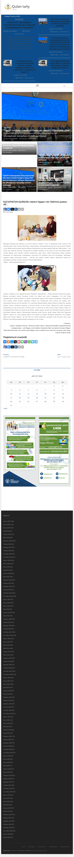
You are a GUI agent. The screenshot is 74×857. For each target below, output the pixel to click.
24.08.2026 (27, 31)
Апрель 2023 (7, 651)
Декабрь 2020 (7, 743)
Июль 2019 (6, 798)
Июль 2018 (6, 837)
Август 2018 (7, 834)
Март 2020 (6, 772)
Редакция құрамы (65, 846)
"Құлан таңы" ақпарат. (10, 31)
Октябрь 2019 (7, 788)
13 (37, 394)
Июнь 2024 (6, 606)
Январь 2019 (7, 818)
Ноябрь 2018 (7, 824)
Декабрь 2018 (7, 821)
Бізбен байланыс (53, 846)
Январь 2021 (7, 739)
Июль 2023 (6, 642)
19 (28, 398)
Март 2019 (6, 811)
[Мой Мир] (11, 341)
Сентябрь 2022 (8, 674)
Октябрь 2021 (7, 710)
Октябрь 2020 (7, 749)
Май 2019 (6, 805)
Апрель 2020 (7, 769)
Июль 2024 (6, 603)
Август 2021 (7, 717)
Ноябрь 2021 (7, 707)
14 (45, 394)
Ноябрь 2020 (7, 746)
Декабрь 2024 (7, 586)
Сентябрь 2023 (8, 635)
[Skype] (32, 341)
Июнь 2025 (6, 567)
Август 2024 (7, 599)
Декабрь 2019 (7, 782)
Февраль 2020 (7, 775)
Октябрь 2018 (7, 827)
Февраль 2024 (7, 619)
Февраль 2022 (7, 697)
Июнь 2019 (6, 801)
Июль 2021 (6, 720)
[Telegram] (36, 341)
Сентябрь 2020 (8, 752)
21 (45, 398)
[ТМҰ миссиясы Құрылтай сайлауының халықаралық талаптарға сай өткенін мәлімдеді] (42, 21)
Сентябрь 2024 (8, 596)
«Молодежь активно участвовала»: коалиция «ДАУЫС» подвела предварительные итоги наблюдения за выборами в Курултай (24, 66)
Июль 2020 (6, 759)
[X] (15, 341)
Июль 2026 (6, 524)
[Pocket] (18, 341)
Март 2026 (6, 537)
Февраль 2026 (7, 541)
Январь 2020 (7, 778)
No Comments (20, 34)
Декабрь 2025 (7, 547)
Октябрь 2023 (7, 632)
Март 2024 (6, 616)
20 (37, 398)
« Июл (5, 408)
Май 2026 (6, 531)
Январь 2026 (7, 544)
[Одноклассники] (8, 341)
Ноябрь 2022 (7, 668)
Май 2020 (6, 765)
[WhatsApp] (29, 341)
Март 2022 (6, 694)
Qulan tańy (21, 6)
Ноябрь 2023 (7, 629)
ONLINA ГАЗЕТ (42, 846)
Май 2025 (6, 570)
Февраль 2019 (7, 814)
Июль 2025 (6, 563)
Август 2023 (7, 638)
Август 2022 (7, 677)
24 (11, 401)
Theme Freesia (21, 850)
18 (20, 398)
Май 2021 (6, 726)
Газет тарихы (32, 846)
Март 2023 (6, 655)
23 (63, 398)
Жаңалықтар (19, 19)
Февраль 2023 (7, 658)
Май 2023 (6, 648)
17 (11, 398)
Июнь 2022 (6, 684)
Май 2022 (6, 687)
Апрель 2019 (7, 808)
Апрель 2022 (7, 690)
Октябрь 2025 (7, 554)
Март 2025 (6, 576)
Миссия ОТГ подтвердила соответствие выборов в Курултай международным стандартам (19, 25)
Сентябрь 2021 (8, 713)
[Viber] (25, 341)
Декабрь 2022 (7, 664)
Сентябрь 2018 (8, 831)
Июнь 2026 (6, 528)
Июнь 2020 (6, 762)
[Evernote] (22, 341)
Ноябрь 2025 (7, 550)
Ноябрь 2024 (7, 589)
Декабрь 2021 (7, 704)
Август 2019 (7, 795)
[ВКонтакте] (4, 341)
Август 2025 (7, 560)
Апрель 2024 (7, 612)
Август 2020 (7, 756)
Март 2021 (6, 733)
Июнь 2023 (6, 645)
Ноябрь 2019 (7, 785)
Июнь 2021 (6, 723)
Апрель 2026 (7, 534)
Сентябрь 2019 (8, 791)
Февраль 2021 (7, 736)
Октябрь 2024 (7, 593)
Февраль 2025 (7, 580)
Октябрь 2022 (7, 671)
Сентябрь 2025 (8, 557)
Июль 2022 (6, 681)
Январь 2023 (7, 661)
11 (20, 394)
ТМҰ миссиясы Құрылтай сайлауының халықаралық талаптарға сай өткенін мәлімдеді (60, 22)
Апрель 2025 (7, 573)
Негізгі (23, 846)
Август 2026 (7, 521)
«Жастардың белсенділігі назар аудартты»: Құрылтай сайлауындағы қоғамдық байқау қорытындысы (60, 64)
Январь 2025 (7, 583)
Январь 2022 (7, 700)
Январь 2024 (7, 622)
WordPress (28, 850)
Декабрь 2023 (7, 625)
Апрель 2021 (7, 730)
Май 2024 (6, 609)
